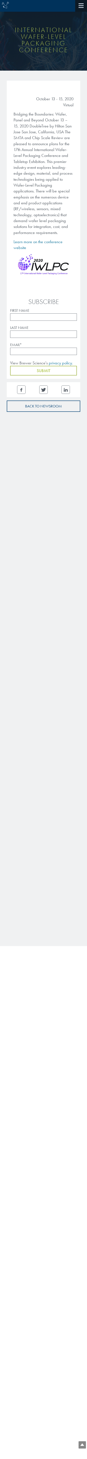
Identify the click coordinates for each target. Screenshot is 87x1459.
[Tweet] (43, 389)
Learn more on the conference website (38, 244)
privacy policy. (61, 363)
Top (82, 1445)
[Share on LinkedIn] (65, 389)
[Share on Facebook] (21, 389)
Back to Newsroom (43, 406)
